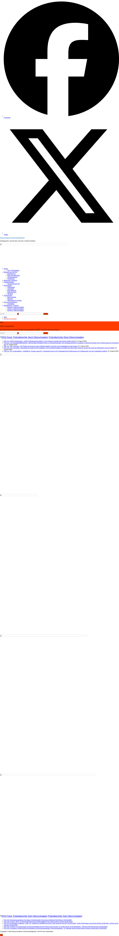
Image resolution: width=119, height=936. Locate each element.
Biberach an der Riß (10, 272)
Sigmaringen (8, 295)
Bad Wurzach (11, 292)
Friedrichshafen (9, 282)
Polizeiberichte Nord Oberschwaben (66, 337)
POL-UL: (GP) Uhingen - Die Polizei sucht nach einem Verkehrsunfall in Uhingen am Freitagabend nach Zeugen (41, 346)
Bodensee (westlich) (10, 280)
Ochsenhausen (12, 277)
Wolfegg (10, 294)
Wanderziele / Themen (11, 305)
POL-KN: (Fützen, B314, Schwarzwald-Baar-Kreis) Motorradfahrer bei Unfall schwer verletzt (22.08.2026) (38, 921)
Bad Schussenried (13, 275)
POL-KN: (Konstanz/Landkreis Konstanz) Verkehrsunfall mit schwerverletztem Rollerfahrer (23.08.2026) (38, 920)
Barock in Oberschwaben (15, 307)
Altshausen (11, 287)
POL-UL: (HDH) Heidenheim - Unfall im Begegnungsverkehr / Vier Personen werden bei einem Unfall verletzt (40, 341)
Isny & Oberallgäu (13, 270)
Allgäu (6, 269)
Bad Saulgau (11, 297)
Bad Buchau (11, 274)
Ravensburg (8, 285)
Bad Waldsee (11, 290)
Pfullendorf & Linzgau (14, 300)
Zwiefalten (10, 304)
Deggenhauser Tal (13, 284)
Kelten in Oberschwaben (15, 309)
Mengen (10, 299)
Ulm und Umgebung (10, 302)
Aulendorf (10, 289)
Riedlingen (11, 279)
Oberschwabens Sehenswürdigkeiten (12, 238)
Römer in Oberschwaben (15, 310)
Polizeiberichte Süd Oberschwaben (65, 916)
